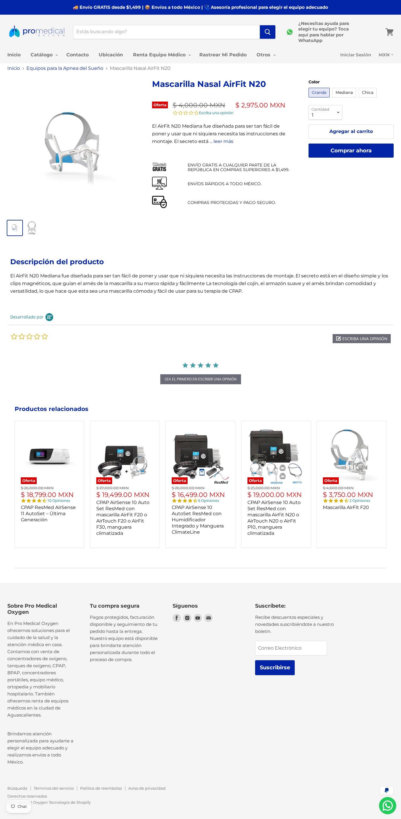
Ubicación (111, 55)
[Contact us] (387, 805)
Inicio (14, 55)
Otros (264, 55)
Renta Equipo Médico (160, 55)
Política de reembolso (101, 788)
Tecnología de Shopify (70, 802)
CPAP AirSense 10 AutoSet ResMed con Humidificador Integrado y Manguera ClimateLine (198, 520)
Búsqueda (17, 788)
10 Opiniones (58, 500)
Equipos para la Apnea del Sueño (64, 68)
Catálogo (42, 55)
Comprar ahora (351, 150)
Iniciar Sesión (355, 55)
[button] (362, 338)
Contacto (77, 55)
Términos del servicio (54, 788)
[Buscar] (267, 32)
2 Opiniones (359, 500)
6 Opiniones (208, 500)
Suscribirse (275, 667)
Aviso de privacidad (147, 788)
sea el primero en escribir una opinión (201, 379)
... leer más (221, 141)
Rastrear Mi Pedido (223, 55)
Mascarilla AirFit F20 (346, 507)
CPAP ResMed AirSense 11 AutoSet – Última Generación (48, 514)
